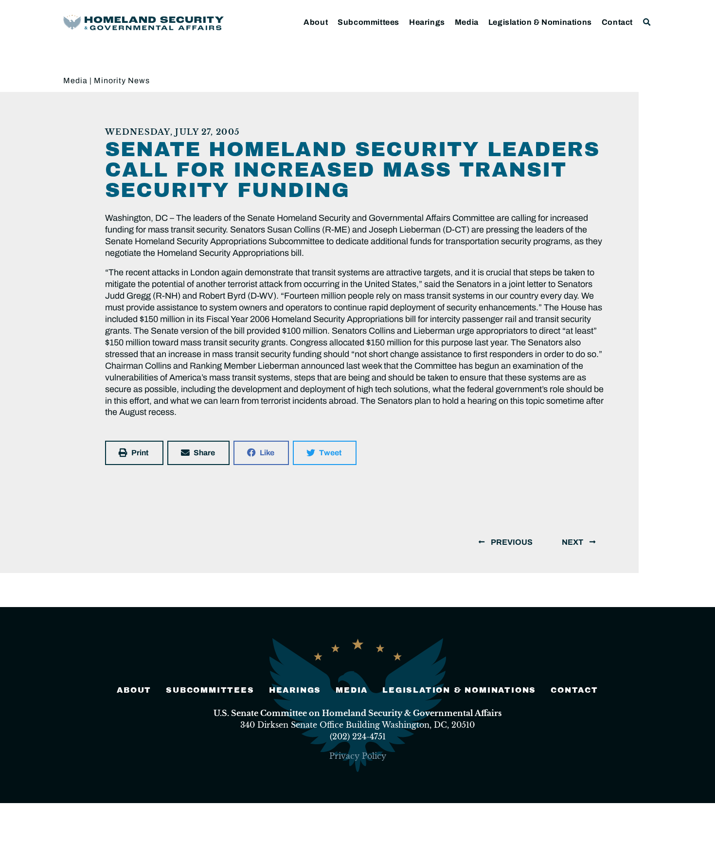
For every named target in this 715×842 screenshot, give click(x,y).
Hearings (427, 22)
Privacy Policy (357, 756)
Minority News (122, 80)
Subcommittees (368, 22)
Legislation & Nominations (540, 22)
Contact (617, 22)
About (316, 22)
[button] (647, 22)
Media (467, 22)
